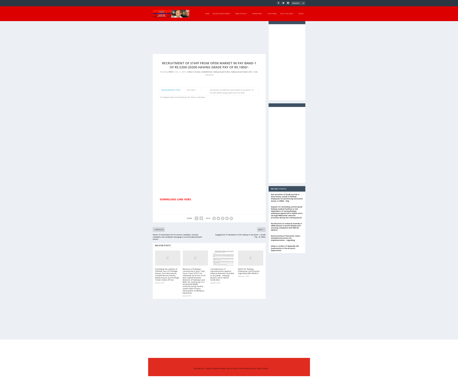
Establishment (207, 72)
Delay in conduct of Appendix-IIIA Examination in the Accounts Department (285, 248)
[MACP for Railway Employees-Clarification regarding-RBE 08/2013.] (250, 258)
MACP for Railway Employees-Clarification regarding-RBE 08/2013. (249, 271)
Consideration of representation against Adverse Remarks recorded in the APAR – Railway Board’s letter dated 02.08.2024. (222, 274)
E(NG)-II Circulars (194, 72)
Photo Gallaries (286, 14)
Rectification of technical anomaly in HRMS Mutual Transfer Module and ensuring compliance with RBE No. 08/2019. (286, 226)
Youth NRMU (272, 14)
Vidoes (301, 14)
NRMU (170, 72)
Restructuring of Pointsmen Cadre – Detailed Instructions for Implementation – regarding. (286, 238)
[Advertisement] (209, 37)
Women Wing (257, 14)
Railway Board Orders (221, 14)
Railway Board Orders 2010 (241, 72)
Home (207, 14)
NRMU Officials (241, 14)
